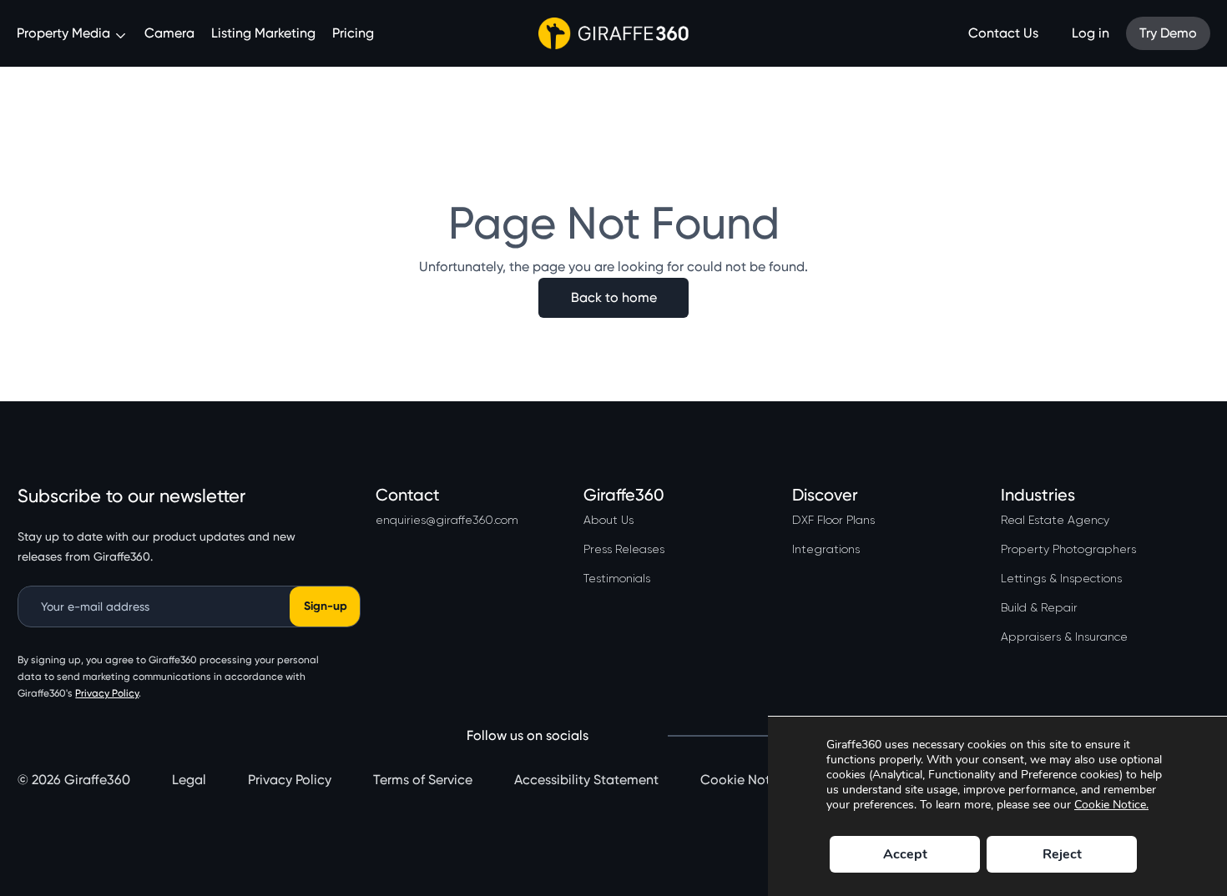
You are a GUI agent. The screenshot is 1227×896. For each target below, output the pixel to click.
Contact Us (1003, 33)
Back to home (614, 297)
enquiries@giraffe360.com (447, 519)
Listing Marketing (263, 33)
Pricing (353, 33)
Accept (905, 854)
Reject (1062, 854)
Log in (1090, 33)
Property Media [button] (65, 33)
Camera (169, 33)
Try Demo (1168, 33)
